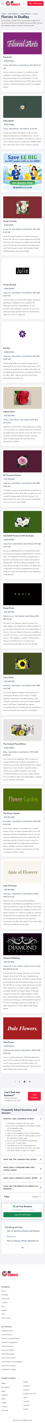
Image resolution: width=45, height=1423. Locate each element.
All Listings (4, 1295)
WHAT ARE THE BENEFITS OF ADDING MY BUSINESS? (20, 1187)
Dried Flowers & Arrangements (11, 1362)
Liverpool (26, 1405)
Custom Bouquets (7, 1346)
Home (3, 1291)
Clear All (35, 1197)
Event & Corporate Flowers (10, 1338)
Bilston (5, 752)
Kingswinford (7, 544)
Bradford (4, 1395)
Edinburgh (26, 1386)
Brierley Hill (7, 229)
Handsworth (7, 966)
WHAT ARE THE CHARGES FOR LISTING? (20, 1159)
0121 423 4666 (9, 479)
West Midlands (13, 65)
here (12, 1123)
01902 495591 (9, 748)
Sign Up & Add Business (22, 1214)
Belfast (3, 1383)
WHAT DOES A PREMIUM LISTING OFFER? (20, 1178)
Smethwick (6, 685)
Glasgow (26, 1390)
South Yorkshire (17, 966)
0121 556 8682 (9, 890)
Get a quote (5, 1298)
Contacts (4, 1302)
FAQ (2, 1314)
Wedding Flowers (7, 1331)
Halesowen (7, 293)
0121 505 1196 (9, 612)
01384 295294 (9, 540)
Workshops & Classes (8, 1369)
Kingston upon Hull (29, 1393)
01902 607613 (9, 1046)
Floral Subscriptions (7, 1354)
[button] (40, 1197)
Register (4, 1310)
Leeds (25, 1397)
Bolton (3, 1391)
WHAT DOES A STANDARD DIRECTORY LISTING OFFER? (19, 1168)
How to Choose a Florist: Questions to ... (23, 1242)
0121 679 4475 (9, 416)
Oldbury (6, 420)
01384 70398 (8, 225)
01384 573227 (9, 61)
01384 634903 (9, 289)
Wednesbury (7, 894)
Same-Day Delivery (7, 1350)
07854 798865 (9, 125)
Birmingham (7, 821)
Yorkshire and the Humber (31, 966)
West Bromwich (8, 616)
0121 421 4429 (9, 817)
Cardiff (3, 1403)
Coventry (4, 1406)
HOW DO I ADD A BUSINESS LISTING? (18, 1118)
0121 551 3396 (9, 962)
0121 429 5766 (9, 681)
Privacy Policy (6, 1318)
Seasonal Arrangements (9, 1342)
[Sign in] (24, 3)
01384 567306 (9, 352)
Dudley (5, 65)
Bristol (3, 1399)
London (25, 1409)
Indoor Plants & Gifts (8, 1358)
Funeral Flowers (6, 1334)
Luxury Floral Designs (8, 1365)
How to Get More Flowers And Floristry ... (23, 1232)
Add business (34, 1096)
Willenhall (6, 1050)
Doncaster (4, 1410)
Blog (2, 1306)
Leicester (26, 1401)
